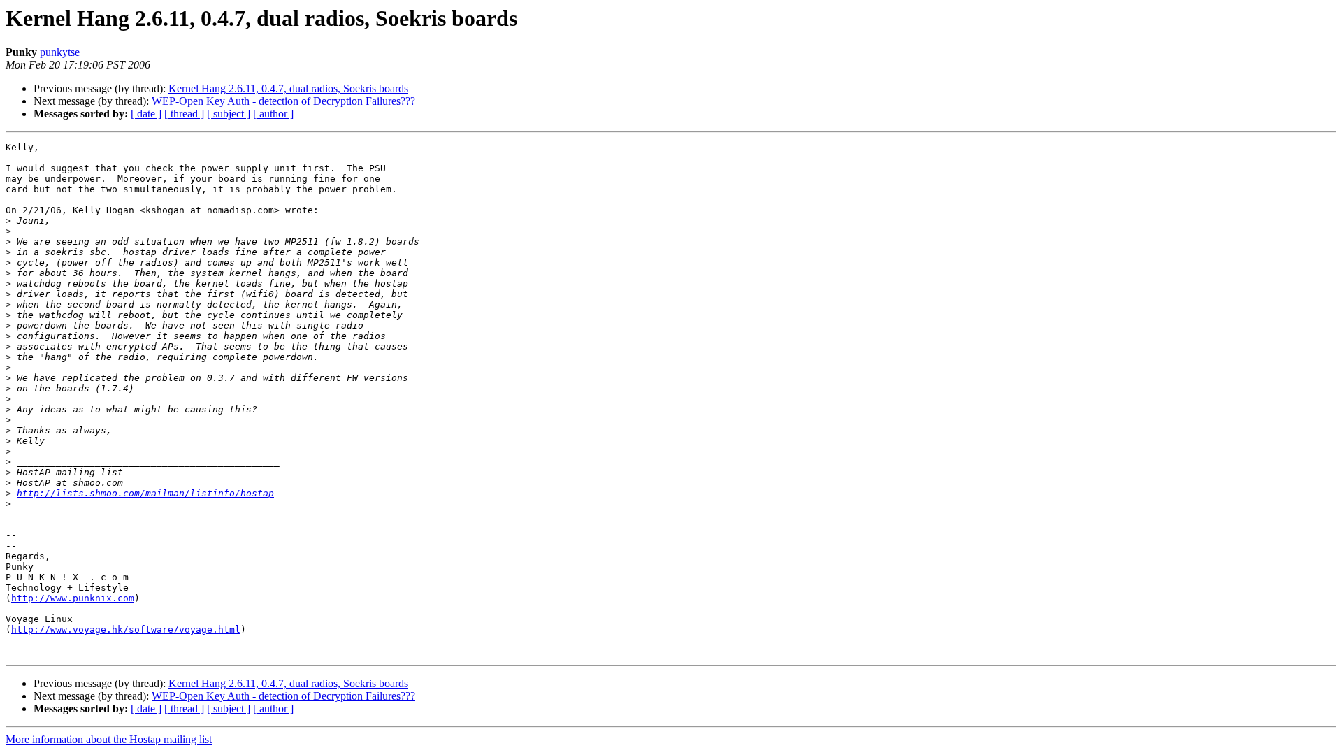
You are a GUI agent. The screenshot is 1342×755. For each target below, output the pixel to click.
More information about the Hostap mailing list (109, 739)
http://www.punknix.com (72, 598)
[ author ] (273, 114)
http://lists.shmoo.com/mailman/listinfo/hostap (145, 493)
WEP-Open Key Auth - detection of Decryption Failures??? (283, 101)
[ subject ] (228, 114)
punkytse (60, 52)
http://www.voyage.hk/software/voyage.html (125, 629)
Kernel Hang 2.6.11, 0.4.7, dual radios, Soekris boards (288, 88)
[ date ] (146, 114)
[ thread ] (184, 114)
